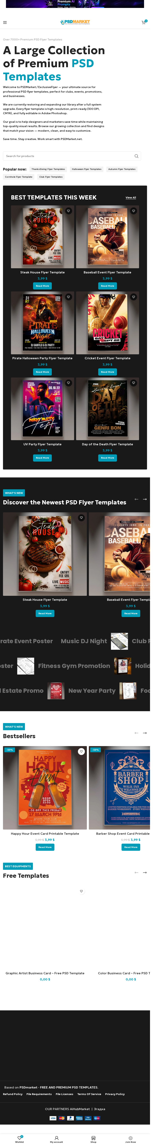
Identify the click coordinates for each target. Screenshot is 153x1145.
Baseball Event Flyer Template (107, 272)
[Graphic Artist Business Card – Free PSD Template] (45, 927)
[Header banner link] (75, 4)
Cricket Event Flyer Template (107, 358)
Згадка (99, 1109)
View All (131, 197)
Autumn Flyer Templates (121, 169)
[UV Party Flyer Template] (42, 409)
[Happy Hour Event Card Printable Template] (45, 788)
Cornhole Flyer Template (18, 176)
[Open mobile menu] (5, 22)
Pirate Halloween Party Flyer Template (42, 358)
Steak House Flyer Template (42, 272)
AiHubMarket (80, 1109)
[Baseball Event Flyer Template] (107, 236)
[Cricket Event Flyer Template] (107, 322)
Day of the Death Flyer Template (107, 444)
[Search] (136, 156)
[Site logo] (75, 22)
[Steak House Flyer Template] (42, 236)
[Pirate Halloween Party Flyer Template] (42, 322)
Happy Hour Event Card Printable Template (45, 834)
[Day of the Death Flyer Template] (107, 409)
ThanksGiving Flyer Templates (48, 169)
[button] (136, 499)
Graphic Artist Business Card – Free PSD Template (45, 973)
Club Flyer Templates (51, 176)
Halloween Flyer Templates (86, 169)
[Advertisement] (76, 1046)
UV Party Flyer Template (43, 444)
